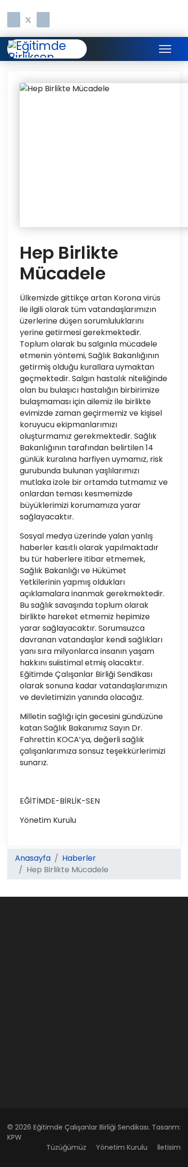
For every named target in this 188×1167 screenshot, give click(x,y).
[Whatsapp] (43, 20)
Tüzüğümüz (66, 1147)
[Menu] (165, 49)
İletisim (169, 1147)
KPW (14, 1137)
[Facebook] (13, 20)
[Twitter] (28, 20)
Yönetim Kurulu (122, 1147)
